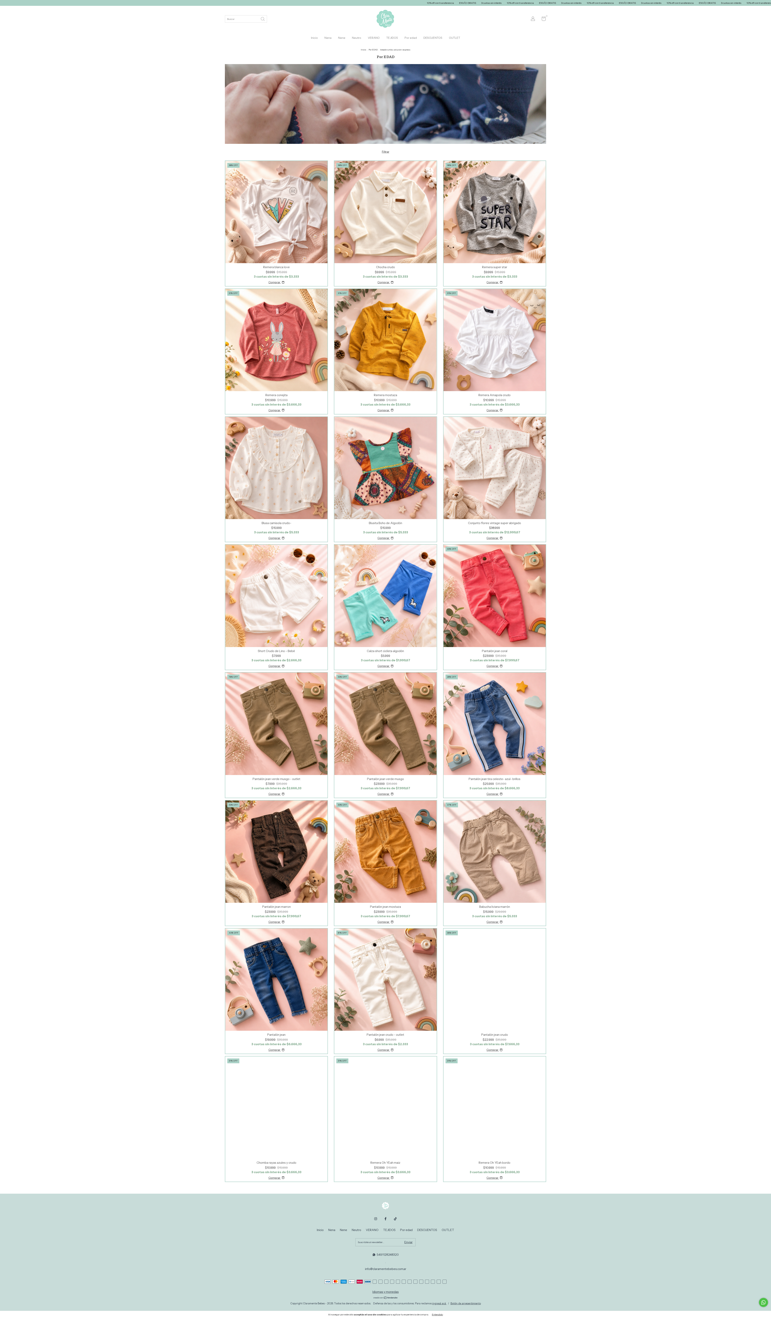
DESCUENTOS (432, 38)
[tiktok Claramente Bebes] (395, 1218)
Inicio (314, 38)
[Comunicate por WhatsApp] (763, 1302)
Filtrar (385, 151)
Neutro (356, 38)
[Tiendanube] (385, 1298)
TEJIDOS (392, 38)
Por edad (411, 38)
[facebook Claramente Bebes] (385, 1218)
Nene (341, 38)
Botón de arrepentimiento (466, 1303)
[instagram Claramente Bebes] (375, 1218)
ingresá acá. (439, 1303)
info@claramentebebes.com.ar (385, 1269)
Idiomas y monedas (385, 1292)
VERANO (374, 38)
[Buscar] (263, 18)
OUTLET (454, 38)
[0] (542, 19)
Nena (327, 38)
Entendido (437, 1314)
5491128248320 (388, 1255)
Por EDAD (373, 49)
